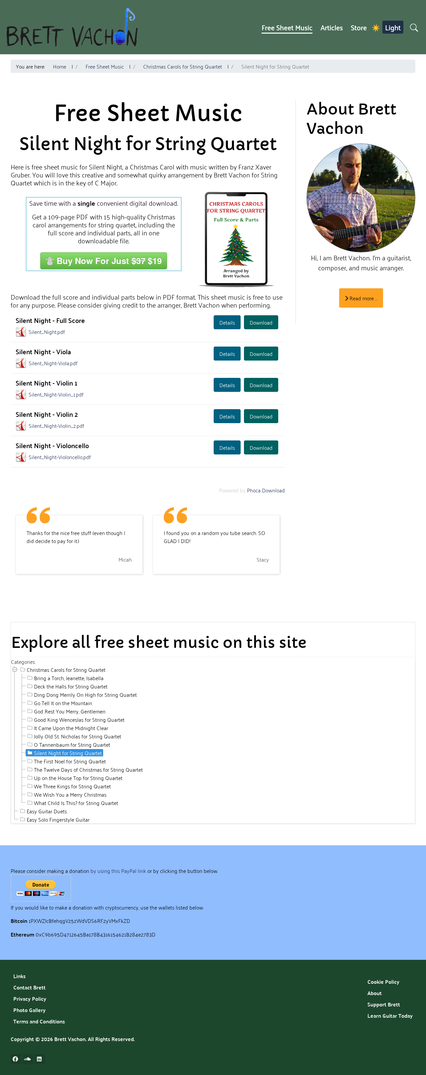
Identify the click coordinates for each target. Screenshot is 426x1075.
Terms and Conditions (39, 1021)
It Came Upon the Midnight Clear (71, 727)
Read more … (362, 298)
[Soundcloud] (28, 1059)
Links (19, 976)
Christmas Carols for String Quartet (66, 669)
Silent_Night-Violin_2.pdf (56, 425)
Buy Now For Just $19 (109, 260)
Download (261, 322)
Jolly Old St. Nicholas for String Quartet (77, 736)
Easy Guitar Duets (47, 811)
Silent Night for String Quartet (68, 752)
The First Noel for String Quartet (70, 761)
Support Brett (383, 1004)
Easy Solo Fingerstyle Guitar (58, 819)
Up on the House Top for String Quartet (78, 777)
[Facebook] (16, 1059)
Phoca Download (266, 490)
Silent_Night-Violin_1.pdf (56, 394)
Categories (23, 661)
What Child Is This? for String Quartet (76, 802)
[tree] (213, 745)
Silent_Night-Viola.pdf (53, 363)
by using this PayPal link (118, 870)
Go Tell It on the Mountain (63, 702)
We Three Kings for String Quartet (72, 786)
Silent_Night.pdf (47, 331)
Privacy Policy (29, 998)
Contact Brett (29, 987)
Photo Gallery (29, 1010)
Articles (331, 27)
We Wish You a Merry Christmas (70, 794)
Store (359, 27)
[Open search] (414, 27)
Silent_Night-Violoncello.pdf (60, 456)
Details (227, 322)
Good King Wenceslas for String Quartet (79, 719)
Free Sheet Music (287, 27)
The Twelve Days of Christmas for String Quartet (88, 769)
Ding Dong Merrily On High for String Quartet (85, 694)
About (374, 993)
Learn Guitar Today (390, 1015)
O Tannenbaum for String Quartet (72, 744)
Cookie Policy (383, 981)
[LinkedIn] (40, 1059)
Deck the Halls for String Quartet (70, 686)
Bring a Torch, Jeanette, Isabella (69, 677)
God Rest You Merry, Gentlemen (70, 711)
